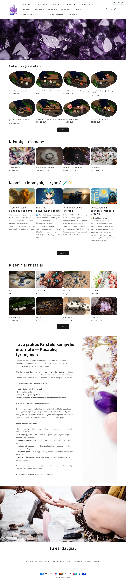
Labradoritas (67, 317)
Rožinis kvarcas (96, 317)
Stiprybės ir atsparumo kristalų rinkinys (76, 91)
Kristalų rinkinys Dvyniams (99, 119)
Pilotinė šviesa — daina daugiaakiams (20, 209)
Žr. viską (63, 130)
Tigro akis (39, 317)
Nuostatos (29, 561)
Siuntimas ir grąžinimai (43, 561)
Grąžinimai (87, 561)
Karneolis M (95, 291)
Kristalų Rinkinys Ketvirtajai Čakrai (47, 91)
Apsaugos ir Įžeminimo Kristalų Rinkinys (49, 119)
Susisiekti (97, 561)
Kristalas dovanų (14, 167)
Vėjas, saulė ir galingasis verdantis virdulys (102, 210)
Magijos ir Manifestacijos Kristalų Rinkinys (102, 91)
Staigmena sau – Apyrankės (45, 167)
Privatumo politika (59, 561)
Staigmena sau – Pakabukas (72, 167)
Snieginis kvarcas (14, 317)
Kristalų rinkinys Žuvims (71, 119)
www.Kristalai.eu (65, 577)
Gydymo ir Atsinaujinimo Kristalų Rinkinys (19, 120)
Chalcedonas (13, 291)
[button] (107, 9)
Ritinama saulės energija (72, 209)
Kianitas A (66, 291)
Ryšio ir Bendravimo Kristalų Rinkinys (21, 91)
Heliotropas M (41, 291)
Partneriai (78, 561)
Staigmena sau (95, 167)
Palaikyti (70, 561)
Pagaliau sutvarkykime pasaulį (48, 209)
